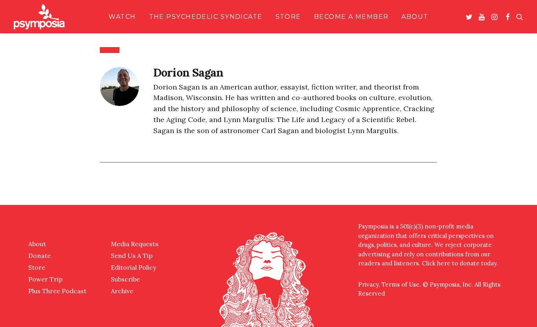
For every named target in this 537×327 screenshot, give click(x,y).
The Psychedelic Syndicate (206, 16)
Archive (122, 291)
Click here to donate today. (460, 263)
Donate (39, 255)
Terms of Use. (401, 284)
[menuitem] (122, 16)
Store (288, 16)
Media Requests (134, 244)
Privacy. (370, 284)
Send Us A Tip (132, 255)
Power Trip (45, 279)
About (414, 16)
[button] (471, 16)
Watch (122, 16)
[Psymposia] (39, 16)
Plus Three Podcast (57, 291)
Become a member (351, 16)
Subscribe (125, 279)
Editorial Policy (133, 267)
